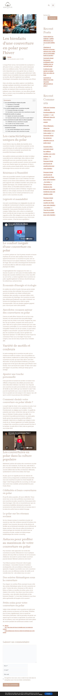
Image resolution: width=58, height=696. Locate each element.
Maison (6, 625)
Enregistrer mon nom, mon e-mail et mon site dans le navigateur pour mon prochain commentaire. (20, 679)
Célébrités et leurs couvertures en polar (18, 121)
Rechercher (46, 15)
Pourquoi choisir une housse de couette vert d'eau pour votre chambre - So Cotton (49, 177)
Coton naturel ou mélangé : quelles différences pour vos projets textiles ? (49, 40)
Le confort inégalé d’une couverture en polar (17, 108)
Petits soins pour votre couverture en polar (18, 131)
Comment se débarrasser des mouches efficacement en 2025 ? (48, 82)
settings (40, 694)
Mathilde (9, 57)
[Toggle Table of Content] (33, 100)
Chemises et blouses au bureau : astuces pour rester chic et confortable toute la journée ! (49, 51)
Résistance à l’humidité (13, 104)
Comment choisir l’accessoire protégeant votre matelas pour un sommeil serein (48, 62)
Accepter (48, 693)
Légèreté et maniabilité (13, 106)
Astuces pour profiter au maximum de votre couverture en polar (17, 126)
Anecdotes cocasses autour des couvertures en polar (21, 112)
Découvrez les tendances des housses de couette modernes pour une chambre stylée (49, 189)
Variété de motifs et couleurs (13, 114)
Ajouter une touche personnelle (16, 116)
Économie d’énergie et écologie (16, 110)
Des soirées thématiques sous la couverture (19, 129)
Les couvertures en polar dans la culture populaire (18, 119)
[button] (49, 5)
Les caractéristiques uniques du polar (15, 102)
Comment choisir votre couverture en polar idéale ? (21, 117)
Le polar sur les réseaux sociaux (16, 123)
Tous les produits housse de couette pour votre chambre (49, 212)
